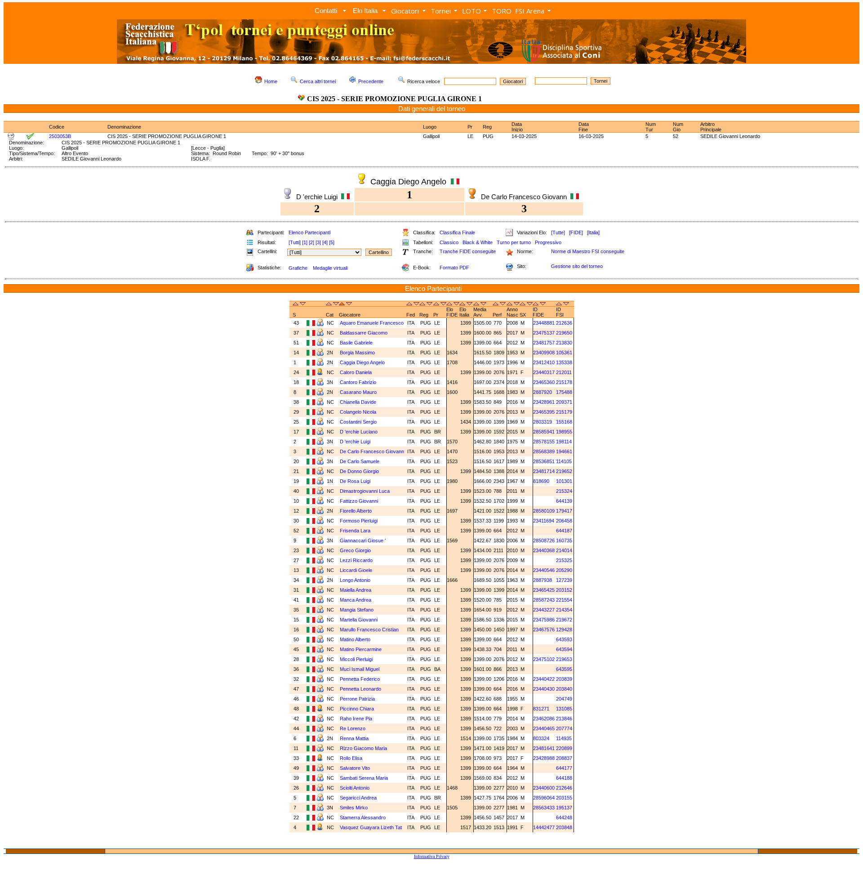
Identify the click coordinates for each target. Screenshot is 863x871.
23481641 (544, 748)
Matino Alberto (355, 639)
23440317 (544, 372)
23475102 (544, 659)
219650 (564, 332)
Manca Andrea (355, 600)
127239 (564, 580)
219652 (564, 471)
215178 (564, 382)
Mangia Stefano (357, 609)
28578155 (544, 441)
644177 (564, 768)
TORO (502, 10)
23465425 (544, 590)
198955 (564, 431)
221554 (564, 600)
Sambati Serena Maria (364, 778)
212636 (564, 323)
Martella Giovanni (359, 619)
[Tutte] (558, 232)
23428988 (544, 758)
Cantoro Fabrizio (358, 382)
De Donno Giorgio (359, 471)
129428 (564, 629)
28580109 (544, 511)
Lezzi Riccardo (356, 560)
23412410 (544, 362)
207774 (564, 728)
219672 (564, 619)
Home (270, 81)
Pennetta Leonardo (360, 689)
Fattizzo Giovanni (359, 501)
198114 (564, 441)
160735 (564, 540)
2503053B (60, 136)
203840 (564, 689)
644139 (564, 501)
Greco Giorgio (355, 550)
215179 (564, 412)
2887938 (542, 580)
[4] (325, 242)
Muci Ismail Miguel (359, 669)
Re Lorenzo (352, 728)
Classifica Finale (457, 232)
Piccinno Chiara (357, 708)
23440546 (544, 570)
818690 (541, 481)
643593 (564, 639)
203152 (564, 590)
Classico (449, 242)
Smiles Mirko (354, 807)
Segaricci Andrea (358, 797)
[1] (304, 242)
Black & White (478, 242)
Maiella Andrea (355, 590)
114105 (564, 461)
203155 (564, 797)
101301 (564, 481)
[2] (311, 242)
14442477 (544, 827)
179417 (564, 511)
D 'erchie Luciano (359, 431)
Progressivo (548, 242)
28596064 (544, 797)
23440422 (544, 679)
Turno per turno (514, 242)
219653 (564, 659)
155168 (564, 421)
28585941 (544, 431)
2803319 (542, 421)
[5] (331, 242)
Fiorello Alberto (356, 511)
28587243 (544, 600)
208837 (564, 758)
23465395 (544, 412)
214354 (564, 609)
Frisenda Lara (355, 530)
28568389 (544, 451)
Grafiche (298, 268)
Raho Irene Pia (356, 718)
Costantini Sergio (358, 421)
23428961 (544, 402)
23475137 (544, 332)
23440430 (544, 689)
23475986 (544, 619)
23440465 (544, 728)
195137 (564, 807)
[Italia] (593, 232)
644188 (564, 778)
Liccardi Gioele (356, 570)
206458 (564, 520)
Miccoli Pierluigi (356, 659)
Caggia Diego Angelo (362, 362)
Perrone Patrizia (357, 698)
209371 (564, 402)
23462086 (544, 718)
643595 (564, 669)
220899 (564, 748)
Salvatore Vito (355, 768)
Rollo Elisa (351, 758)
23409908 (544, 352)
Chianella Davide (358, 402)
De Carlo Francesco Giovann (372, 451)
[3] (318, 242)
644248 (564, 817)
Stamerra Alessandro (363, 817)
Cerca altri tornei (318, 81)
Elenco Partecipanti (309, 232)
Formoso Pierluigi (359, 520)
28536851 (544, 461)
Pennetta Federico (360, 679)
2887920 (542, 392)
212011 (564, 372)
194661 (564, 451)
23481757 (544, 342)
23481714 (544, 471)
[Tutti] (295, 242)
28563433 (544, 807)
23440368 (544, 550)
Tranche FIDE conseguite (468, 251)
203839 (564, 679)
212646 (564, 788)
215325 (564, 560)
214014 (564, 550)
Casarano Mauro (358, 392)
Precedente (370, 81)
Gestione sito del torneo (577, 266)
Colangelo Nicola (358, 412)
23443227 (544, 609)
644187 (564, 530)
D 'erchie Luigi (355, 441)
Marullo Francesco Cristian (369, 629)
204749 (564, 698)
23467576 (544, 629)
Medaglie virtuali (330, 268)
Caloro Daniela (356, 372)
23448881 (544, 323)
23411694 (543, 520)
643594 (564, 649)
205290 (564, 570)
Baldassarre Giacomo (363, 332)
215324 (564, 491)
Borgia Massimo (357, 352)
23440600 (544, 788)
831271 (541, 708)
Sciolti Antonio (354, 788)
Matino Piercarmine (361, 649)
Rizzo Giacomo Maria (363, 748)
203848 (564, 827)
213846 (564, 718)
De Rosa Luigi (355, 481)
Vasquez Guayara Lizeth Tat (371, 827)
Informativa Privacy (431, 856)
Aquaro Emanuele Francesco (372, 323)
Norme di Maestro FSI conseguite (587, 251)
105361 (564, 352)
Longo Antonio (355, 580)
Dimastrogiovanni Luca (365, 491)
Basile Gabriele (356, 342)
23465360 (544, 382)
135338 (564, 362)
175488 (564, 392)
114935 (564, 738)
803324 (541, 738)
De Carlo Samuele (359, 461)
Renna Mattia (354, 738)
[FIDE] (576, 232)
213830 (564, 342)
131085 (564, 708)
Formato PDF (454, 267)
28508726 (544, 540)
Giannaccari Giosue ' (363, 540)
